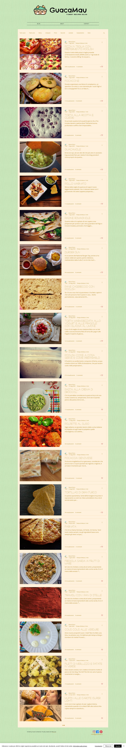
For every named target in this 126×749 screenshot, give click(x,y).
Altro (95, 33)
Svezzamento (80, 33)
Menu (40, 33)
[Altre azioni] (103, 42)
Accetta (118, 746)
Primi (55, 33)
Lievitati (71, 33)
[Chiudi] (124, 746)
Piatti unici (32, 33)
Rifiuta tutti (108, 746)
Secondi (63, 33)
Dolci (89, 33)
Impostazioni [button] (98, 746)
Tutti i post (22, 33)
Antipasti (47, 33)
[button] (104, 33)
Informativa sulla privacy (80, 746)
